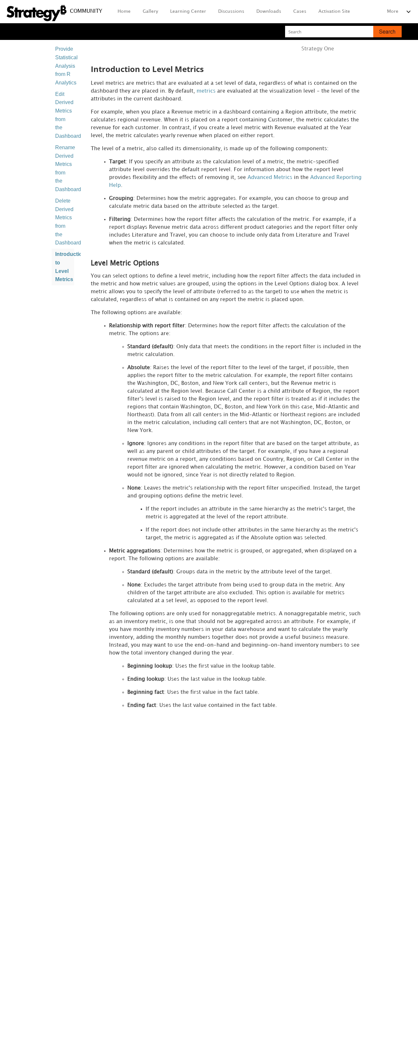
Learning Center (188, 11)
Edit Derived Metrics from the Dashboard (64, 115)
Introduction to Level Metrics (64, 266)
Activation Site (334, 11)
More (392, 11)
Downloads (268, 11)
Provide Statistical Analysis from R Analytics (64, 65)
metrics (206, 91)
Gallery (150, 11)
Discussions (231, 11)
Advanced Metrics (270, 177)
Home (124, 11)
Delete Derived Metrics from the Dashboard (64, 221)
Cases (299, 11)
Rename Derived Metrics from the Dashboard (64, 168)
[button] (387, 31)
